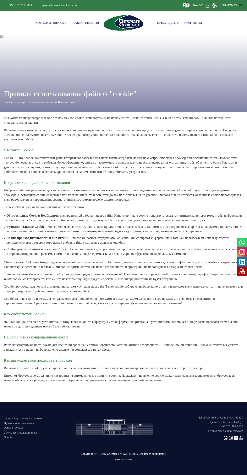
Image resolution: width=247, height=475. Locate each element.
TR (224, 5)
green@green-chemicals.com (60, 5)
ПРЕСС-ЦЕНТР (167, 22)
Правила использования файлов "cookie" (19, 425)
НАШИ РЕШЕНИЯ (85, 22)
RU (241, 5)
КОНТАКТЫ (193, 22)
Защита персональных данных (23, 418)
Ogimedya (128, 459)
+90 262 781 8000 (21, 5)
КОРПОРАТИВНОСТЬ (51, 22)
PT (235, 5)
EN (230, 5)
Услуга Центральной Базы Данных (20, 435)
